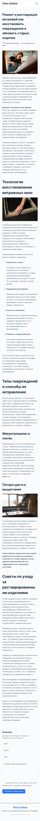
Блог (4, 45)
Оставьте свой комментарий (15, 764)
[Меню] (37, 4)
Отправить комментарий (13, 791)
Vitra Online (10, 3)
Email (6, 750)
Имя (6, 744)
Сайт (5, 757)
